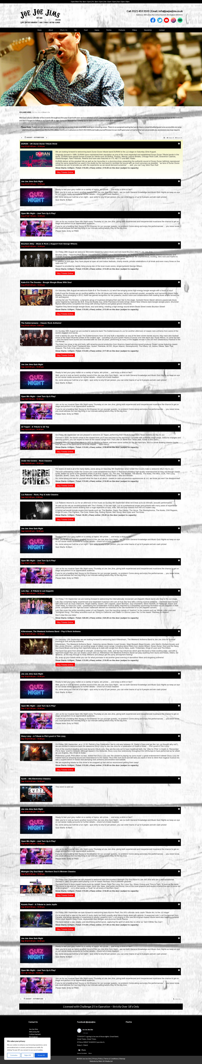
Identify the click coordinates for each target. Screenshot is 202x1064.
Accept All (41, 1055)
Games (97, 30)
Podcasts (122, 30)
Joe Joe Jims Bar (87, 1029)
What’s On (63, 30)
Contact (162, 30)
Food (86, 30)
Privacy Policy (97, 1059)
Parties (109, 30)
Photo (83, 1050)
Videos (134, 30)
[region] (27, 1049)
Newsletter (148, 30)
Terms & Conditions (111, 1059)
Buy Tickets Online (65, 172)
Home (39, 30)
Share (90, 1053)
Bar (75, 30)
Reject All (27, 1055)
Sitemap (122, 1059)
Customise (13, 1055)
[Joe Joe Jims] (40, 16)
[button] (177, 999)
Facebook (49, 120)
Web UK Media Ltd (105, 1061)
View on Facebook (82, 1053)
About (51, 30)
